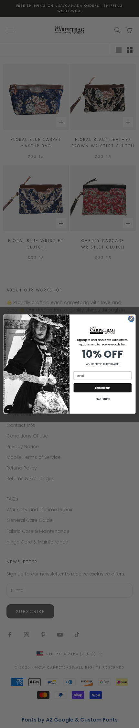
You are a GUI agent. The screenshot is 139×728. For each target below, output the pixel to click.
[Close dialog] (131, 319)
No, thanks (103, 399)
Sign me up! (103, 388)
